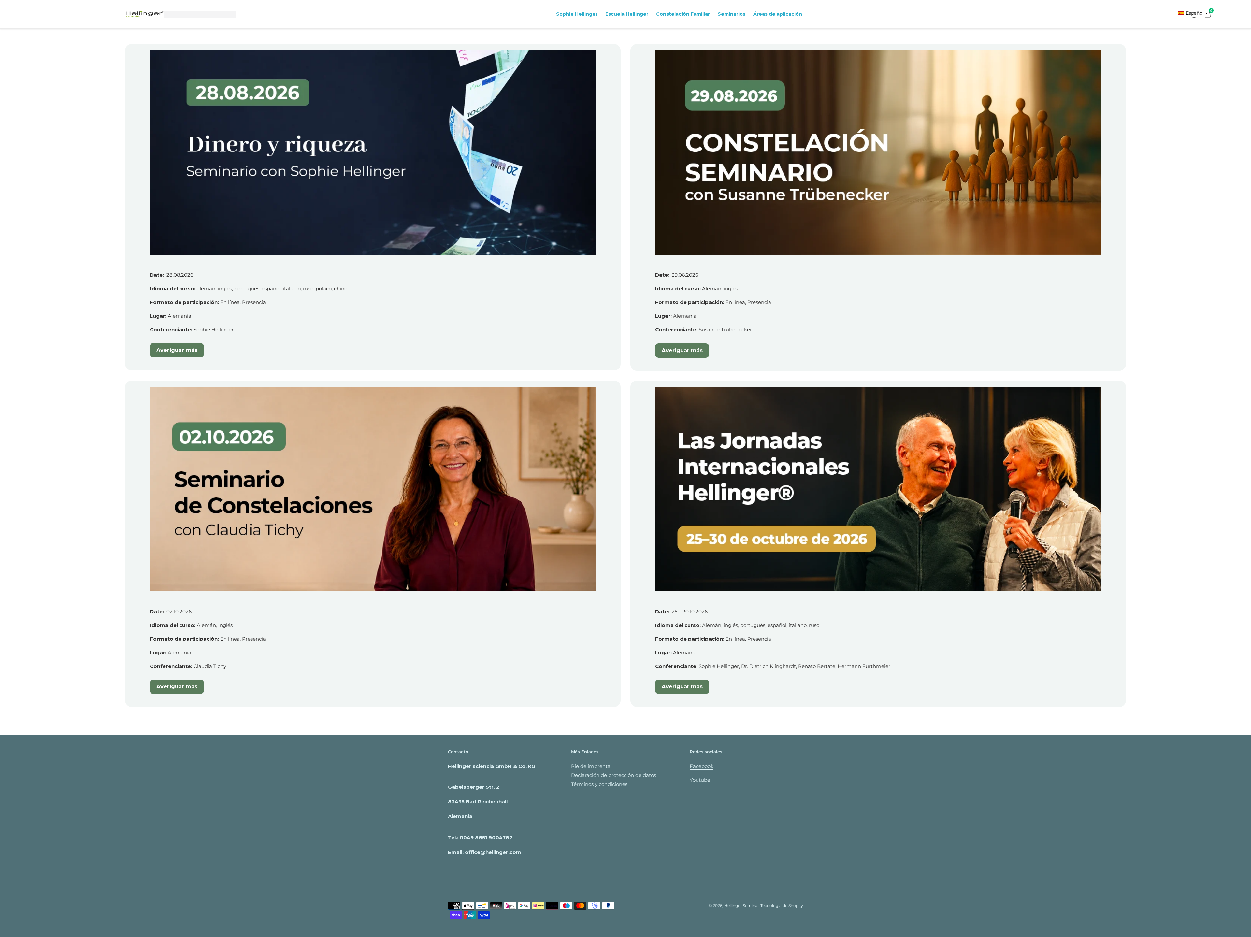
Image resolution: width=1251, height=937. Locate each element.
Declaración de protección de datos (613, 775)
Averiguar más (176, 350)
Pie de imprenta (591, 766)
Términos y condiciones (599, 784)
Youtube (700, 780)
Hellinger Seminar (741, 905)
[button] (1193, 13)
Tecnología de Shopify (781, 905)
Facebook (701, 766)
